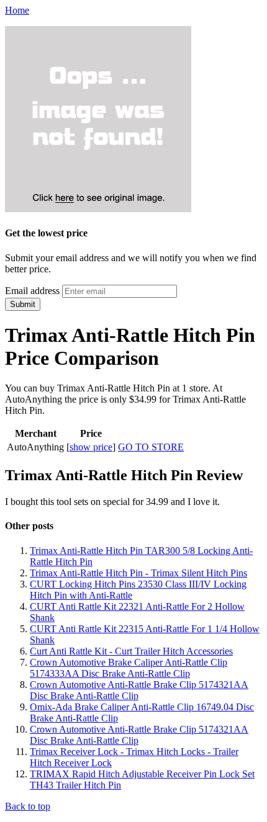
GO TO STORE (151, 447)
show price (91, 447)
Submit (22, 304)
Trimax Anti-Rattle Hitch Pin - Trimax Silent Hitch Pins (138, 573)
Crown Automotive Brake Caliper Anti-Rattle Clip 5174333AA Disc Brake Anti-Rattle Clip (128, 668)
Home (17, 10)
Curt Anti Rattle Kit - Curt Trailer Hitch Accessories (131, 651)
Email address (32, 290)
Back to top (27, 806)
